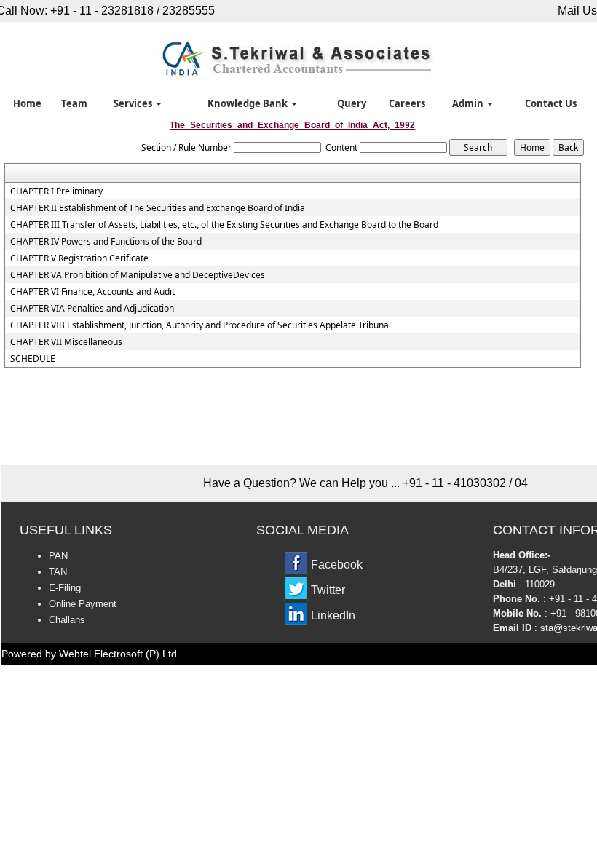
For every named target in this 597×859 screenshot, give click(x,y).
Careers (407, 103)
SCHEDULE (32, 359)
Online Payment (82, 603)
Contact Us (551, 103)
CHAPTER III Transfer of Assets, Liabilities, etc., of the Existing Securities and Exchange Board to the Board (224, 225)
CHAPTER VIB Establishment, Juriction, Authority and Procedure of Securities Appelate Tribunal (200, 325)
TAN (58, 571)
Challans (67, 619)
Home (27, 103)
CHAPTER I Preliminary (56, 191)
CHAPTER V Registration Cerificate (79, 258)
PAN (58, 555)
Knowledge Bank (248, 103)
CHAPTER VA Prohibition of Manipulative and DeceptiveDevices (137, 275)
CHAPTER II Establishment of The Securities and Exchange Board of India (157, 208)
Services (134, 103)
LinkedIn (333, 615)
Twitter (328, 590)
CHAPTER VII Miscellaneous (66, 342)
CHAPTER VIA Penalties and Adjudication (92, 308)
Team (74, 103)
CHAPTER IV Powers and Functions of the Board (106, 242)
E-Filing (65, 587)
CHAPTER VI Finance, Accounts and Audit (92, 292)
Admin (469, 103)
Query (351, 103)
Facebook (337, 564)
